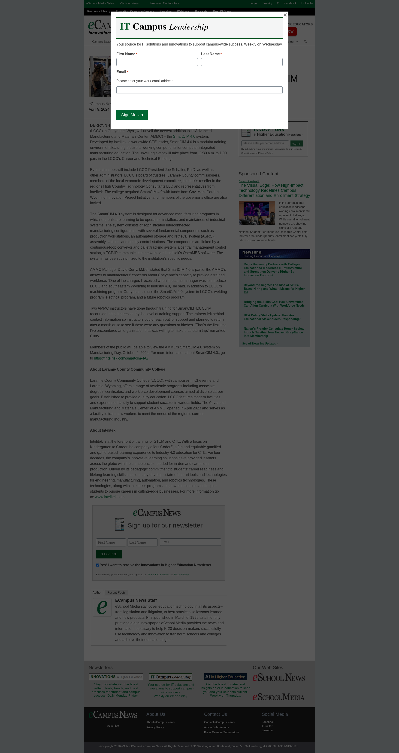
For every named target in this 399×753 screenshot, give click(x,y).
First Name (126, 54)
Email (122, 72)
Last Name (211, 54)
